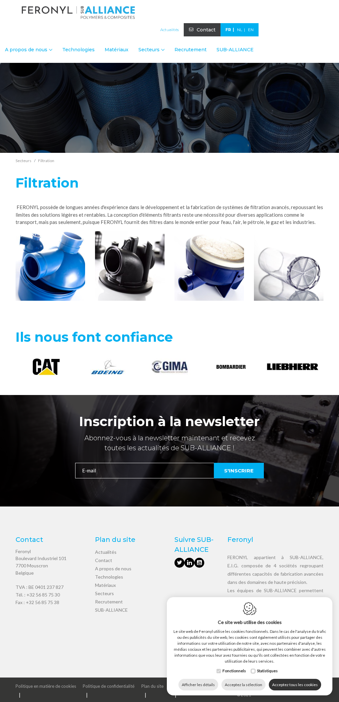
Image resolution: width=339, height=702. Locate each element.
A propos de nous (113, 568)
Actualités (169, 29)
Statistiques (267, 670)
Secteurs (104, 593)
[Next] (317, 368)
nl (239, 29)
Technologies (78, 50)
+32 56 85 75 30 (43, 594)
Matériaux (116, 50)
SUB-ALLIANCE (235, 50)
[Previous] (21, 368)
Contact (206, 30)
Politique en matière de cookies (46, 686)
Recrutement (190, 50)
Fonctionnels (234, 670)
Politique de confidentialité (108, 686)
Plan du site (152, 686)
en (251, 29)
